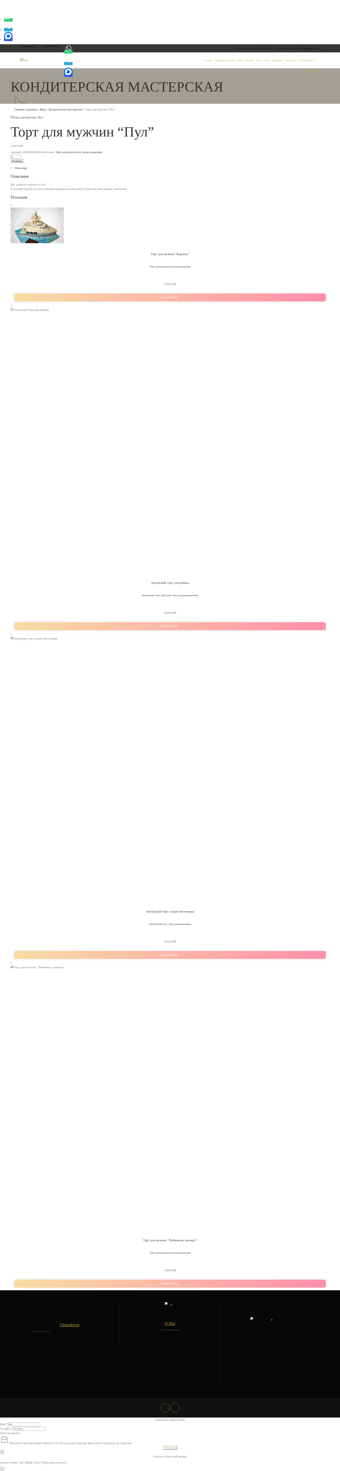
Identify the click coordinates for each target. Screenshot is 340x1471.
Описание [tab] (21, 168)
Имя (3, 1424)
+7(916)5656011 (28, 46)
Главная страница (25, 109)
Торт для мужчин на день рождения (78, 152)
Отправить (170, 1447)
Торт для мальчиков (179, 924)
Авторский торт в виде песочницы (170, 911)
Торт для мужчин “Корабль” (170, 254)
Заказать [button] (170, 297)
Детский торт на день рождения (179, 595)
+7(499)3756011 (50, 46)
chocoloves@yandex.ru (308, 48)
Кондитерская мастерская (65, 109)
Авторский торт (151, 595)
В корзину (17, 161)
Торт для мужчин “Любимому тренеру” (170, 1240)
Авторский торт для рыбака (170, 583)
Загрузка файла (10, 1433)
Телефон (6, 1428)
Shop (43, 109)
